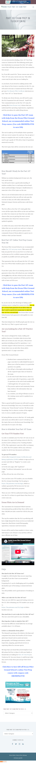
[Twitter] (15, 743)
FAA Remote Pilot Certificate (16, 91)
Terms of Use (19, 755)
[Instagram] (19, 743)
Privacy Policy (12, 755)
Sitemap (25, 755)
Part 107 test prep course (14, 249)
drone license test (14, 105)
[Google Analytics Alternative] (3, 762)
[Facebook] (12, 743)
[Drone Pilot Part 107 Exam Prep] (13, 7)
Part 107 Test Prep (24, 655)
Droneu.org (17, 758)
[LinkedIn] (23, 743)
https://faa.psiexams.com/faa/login (12, 483)
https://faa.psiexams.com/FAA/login (13, 607)
